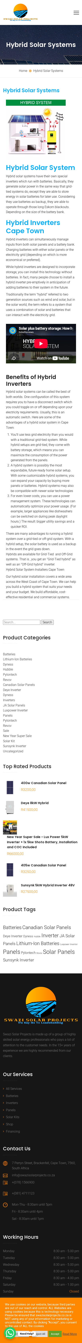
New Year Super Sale (17, 736)
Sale (6, 731)
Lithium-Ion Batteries (17, 659)
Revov (7, 680)
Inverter (50, 935)
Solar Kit (9, 741)
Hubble (8, 669)
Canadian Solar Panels (19, 685)
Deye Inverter (12, 690)
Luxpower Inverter (15, 710)
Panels (8, 715)
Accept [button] (55, 1333)
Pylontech (10, 674)
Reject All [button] (39, 1333)
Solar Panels (59, 951)
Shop (9, 1124)
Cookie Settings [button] (17, 1333)
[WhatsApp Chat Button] (10, 1333)
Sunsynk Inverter (14, 746)
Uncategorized (13, 751)
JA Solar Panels (14, 705)
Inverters (9, 700)
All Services (14, 1089)
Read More (70, 1334)
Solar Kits (12, 1117)
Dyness (8, 664)
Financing (13, 1131)
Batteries (9, 654)
